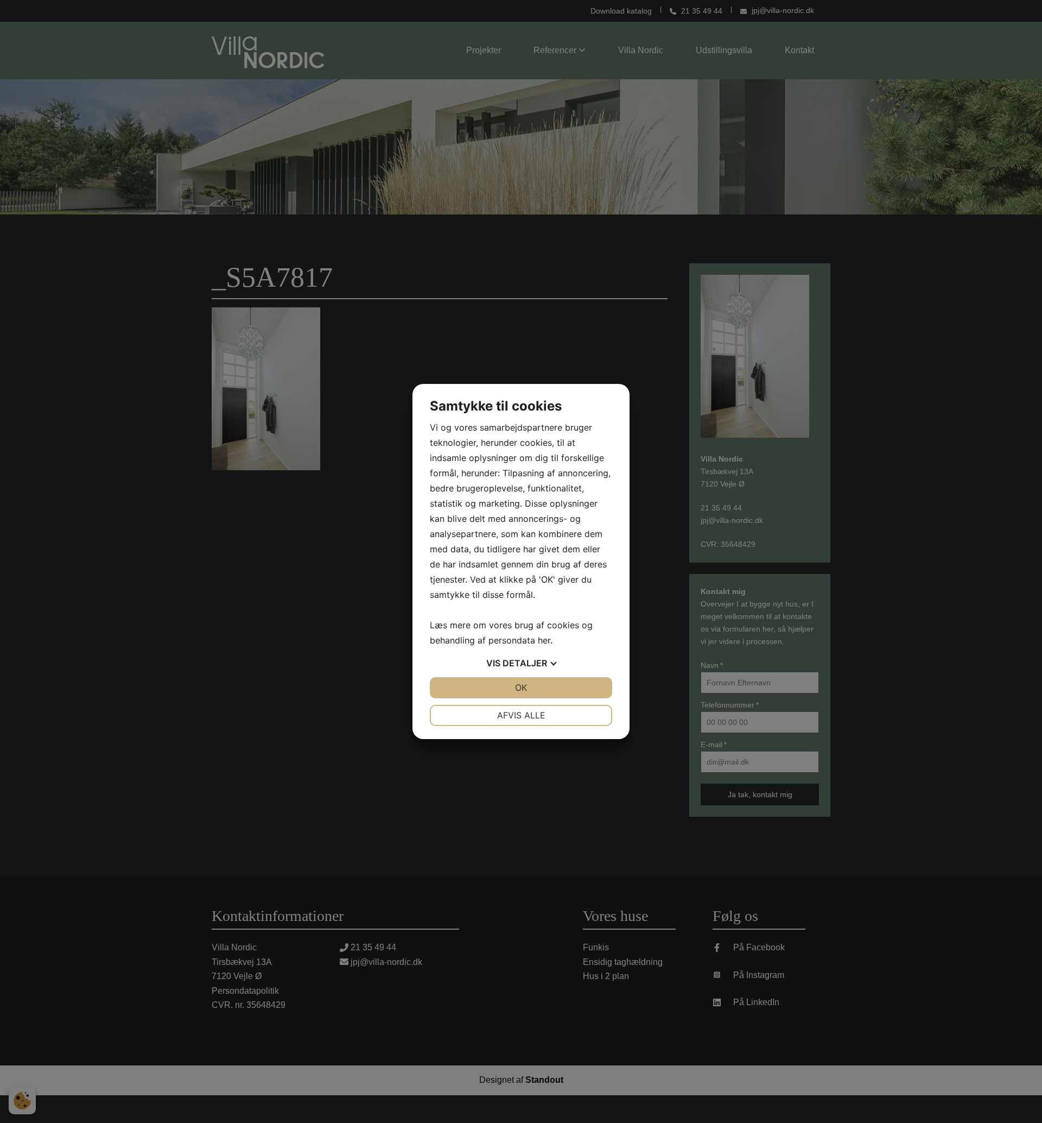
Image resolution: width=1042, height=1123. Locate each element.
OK (521, 687)
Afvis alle (521, 715)
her (544, 640)
